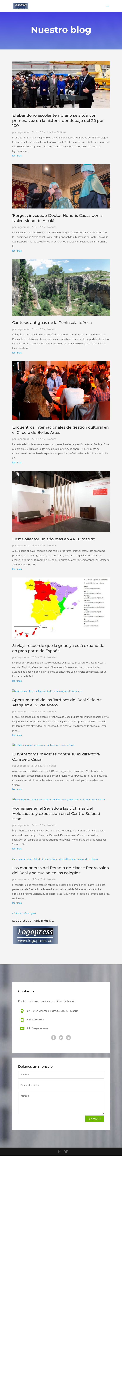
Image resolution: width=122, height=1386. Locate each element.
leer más (17, 155)
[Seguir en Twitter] (61, 1037)
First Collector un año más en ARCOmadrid (54, 539)
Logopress (23, 132)
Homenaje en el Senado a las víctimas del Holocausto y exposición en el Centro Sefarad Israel (56, 813)
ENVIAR (94, 1118)
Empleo (51, 132)
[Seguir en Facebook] (53, 1037)
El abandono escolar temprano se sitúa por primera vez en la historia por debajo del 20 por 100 (58, 120)
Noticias (61, 132)
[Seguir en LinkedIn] (68, 1037)
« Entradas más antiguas (24, 913)
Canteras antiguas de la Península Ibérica (52, 322)
